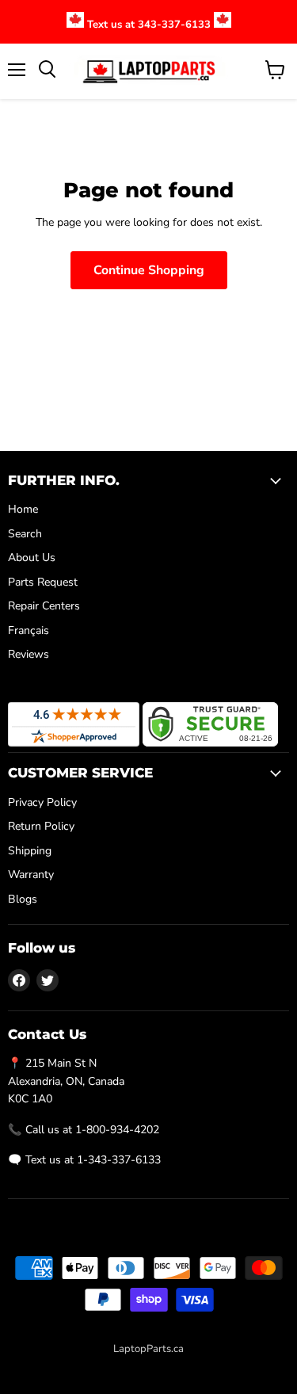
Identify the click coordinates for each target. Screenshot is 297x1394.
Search (25, 533)
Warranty (31, 874)
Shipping (29, 850)
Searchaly (183, 1365)
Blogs (22, 899)
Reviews (28, 654)
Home (23, 509)
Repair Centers (44, 605)
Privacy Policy (42, 802)
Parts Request (43, 582)
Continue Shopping (148, 270)
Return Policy (41, 826)
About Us (31, 557)
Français (28, 630)
